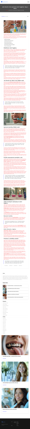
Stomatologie (4, 313)
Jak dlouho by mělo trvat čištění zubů (8, 40)
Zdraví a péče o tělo (5, 309)
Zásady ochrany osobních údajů (18, 423)
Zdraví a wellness (5, 304)
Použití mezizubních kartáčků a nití (8, 43)
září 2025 (4, 333)
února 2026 (4, 326)
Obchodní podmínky (15, 422)
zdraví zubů (20, 265)
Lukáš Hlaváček (4, 358)
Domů (7, 10)
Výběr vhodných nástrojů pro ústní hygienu (9, 44)
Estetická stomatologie (5, 305)
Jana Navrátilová (4, 411)
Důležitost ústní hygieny (7, 39)
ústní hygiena (6, 265)
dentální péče (15, 265)
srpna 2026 (4, 318)
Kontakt (17, 425)
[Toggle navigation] (28, 2)
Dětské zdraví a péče (5, 312)
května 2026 (4, 322)
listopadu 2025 (4, 330)
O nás (11, 421)
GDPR (11, 425)
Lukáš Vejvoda (3, 16)
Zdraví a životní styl (5, 308)
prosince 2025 (4, 329)
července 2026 (4, 319)
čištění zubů (10, 265)
